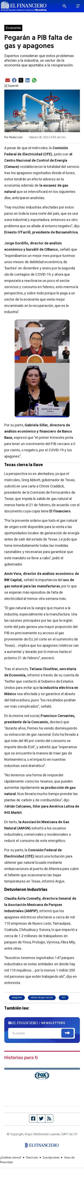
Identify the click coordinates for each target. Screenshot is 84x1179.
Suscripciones (51, 1157)
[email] (7, 80)
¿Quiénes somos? (10, 1157)
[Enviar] (67, 1033)
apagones (17, 997)
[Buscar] (67, 6)
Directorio (32, 1157)
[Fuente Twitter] (41, 1118)
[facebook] (14, 80)
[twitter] (21, 80)
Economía (13, 28)
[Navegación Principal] (78, 6)
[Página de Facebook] (33, 1118)
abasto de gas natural (42, 997)
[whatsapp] (34, 80)
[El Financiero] (23, 6)
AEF (64, 997)
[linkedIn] (27, 80)
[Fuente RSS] (49, 1118)
